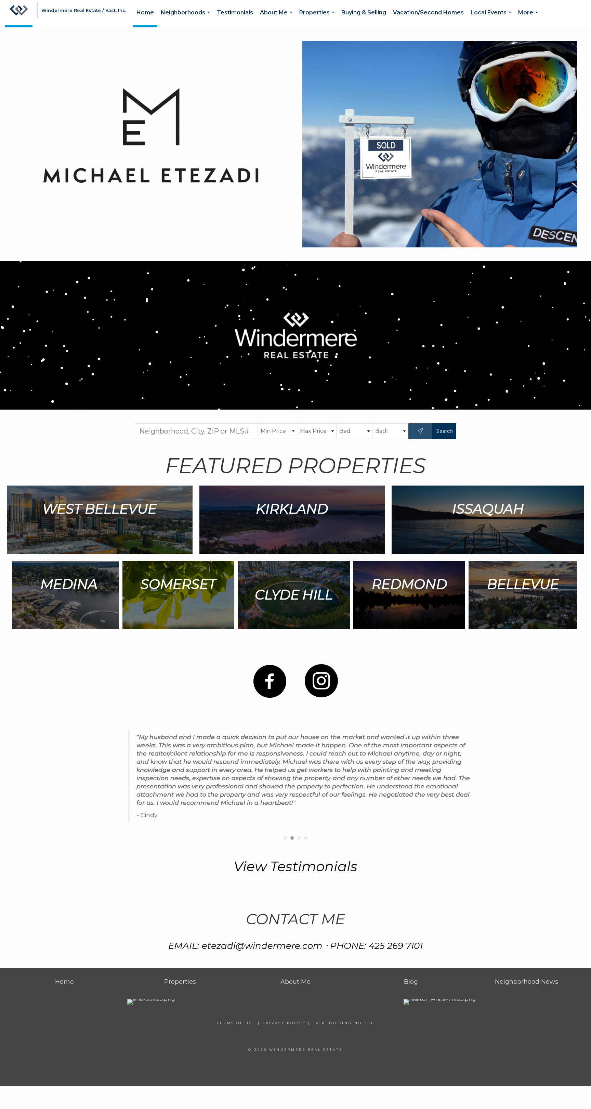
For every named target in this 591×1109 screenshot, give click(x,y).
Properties (318, 18)
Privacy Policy (284, 1023)
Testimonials (235, 12)
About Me (277, 18)
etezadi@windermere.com (262, 945)
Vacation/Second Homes (428, 12)
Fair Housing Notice (344, 1023)
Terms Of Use (236, 1023)
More (529, 18)
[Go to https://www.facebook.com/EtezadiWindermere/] (270, 681)
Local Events (492, 18)
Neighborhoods (187, 18)
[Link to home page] (18, 13)
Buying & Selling (363, 12)
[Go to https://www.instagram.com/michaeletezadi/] (321, 681)
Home (145, 12)
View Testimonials (295, 866)
